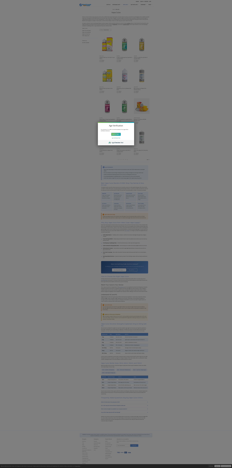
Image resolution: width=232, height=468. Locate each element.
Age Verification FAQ (116, 138)
